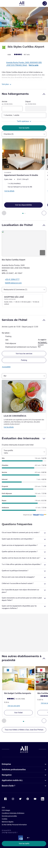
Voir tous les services (24, 354)
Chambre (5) (9, 134)
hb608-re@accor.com (13, 283)
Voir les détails (9, 427)
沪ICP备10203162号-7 (9, 832)
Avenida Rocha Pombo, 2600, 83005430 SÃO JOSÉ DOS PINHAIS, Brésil (24, 63)
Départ (30, 103)
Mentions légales (7, 822)
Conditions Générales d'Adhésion (13, 813)
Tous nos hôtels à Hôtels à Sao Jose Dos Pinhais (24, 730)
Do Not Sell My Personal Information (14, 825)
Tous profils (8, 451)
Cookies (4, 819)
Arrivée (7, 103)
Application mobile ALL (12, 780)
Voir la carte (33, 65)
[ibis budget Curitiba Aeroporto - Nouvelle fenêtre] (18, 678)
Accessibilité (6, 367)
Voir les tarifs (24, 843)
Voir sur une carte (13, 706)
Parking (24, 360)
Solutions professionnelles (14, 769)
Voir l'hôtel (18, 713)
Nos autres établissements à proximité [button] (21, 658)
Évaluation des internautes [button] (20, 438)
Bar (5, 376)
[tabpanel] (24, 177)
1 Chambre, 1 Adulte (11, 115)
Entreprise (6, 764)
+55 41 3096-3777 (12, 279)
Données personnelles (9, 816)
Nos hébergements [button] (15, 93)
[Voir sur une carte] (24, 243)
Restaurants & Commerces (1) (15, 290)
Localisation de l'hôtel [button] (17, 225)
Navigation (7, 775)
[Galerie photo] (24, 24)
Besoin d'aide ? (8, 786)
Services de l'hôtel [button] (14, 319)
